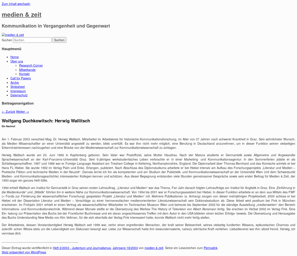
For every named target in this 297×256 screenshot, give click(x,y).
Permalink (210, 248)
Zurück (8, 111)
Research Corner (31, 65)
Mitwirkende (27, 69)
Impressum (18, 91)
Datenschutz (19, 95)
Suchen (7, 40)
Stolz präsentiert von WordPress (24, 252)
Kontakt (24, 74)
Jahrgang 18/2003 (125, 248)
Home (14, 57)
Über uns (16, 61)
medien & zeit (21, 14)
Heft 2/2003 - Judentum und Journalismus (82, 248)
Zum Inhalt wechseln (16, 4)
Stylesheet (17, 86)
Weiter (22, 111)
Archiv (14, 82)
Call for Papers (20, 78)
